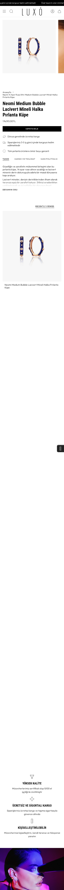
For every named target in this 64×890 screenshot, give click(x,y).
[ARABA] (59, 11)
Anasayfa (7, 92)
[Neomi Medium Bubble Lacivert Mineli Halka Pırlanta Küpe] (32, 246)
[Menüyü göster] (4, 11)
